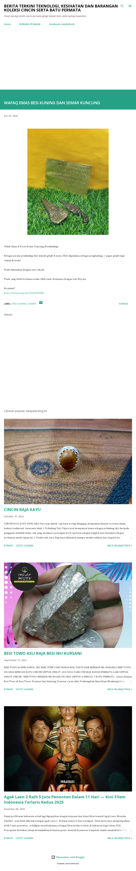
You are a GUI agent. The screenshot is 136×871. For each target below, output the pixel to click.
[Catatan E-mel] (41, 303)
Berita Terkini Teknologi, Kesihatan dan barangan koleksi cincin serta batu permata (61, 8)
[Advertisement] (68, 58)
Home (7, 24)
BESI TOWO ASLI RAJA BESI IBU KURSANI (43, 653)
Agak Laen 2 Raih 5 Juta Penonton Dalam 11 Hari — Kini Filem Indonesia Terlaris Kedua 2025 (64, 799)
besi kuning (19, 303)
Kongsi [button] (123, 303)
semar (32, 303)
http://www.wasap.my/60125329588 (24, 292)
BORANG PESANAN (29, 24)
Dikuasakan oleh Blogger (70, 857)
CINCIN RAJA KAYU (22, 509)
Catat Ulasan (24, 545)
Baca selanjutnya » (119, 545)
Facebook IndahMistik (61, 24)
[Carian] (122, 6)
